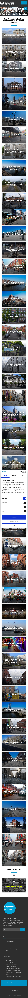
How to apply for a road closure (13, 968)
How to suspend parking (11, 964)
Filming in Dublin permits (11, 961)
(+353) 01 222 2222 (11, 924)
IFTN (7, 951)
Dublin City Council (10, 941)
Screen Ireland (9, 943)
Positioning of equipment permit (13, 970)
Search (22, 929)
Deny (14, 525)
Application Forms (8, 988)
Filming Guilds (9, 945)
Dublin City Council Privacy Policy (13, 976)
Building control (9, 974)
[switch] (24, 503)
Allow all (14, 517)
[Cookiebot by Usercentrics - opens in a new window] (20, 472)
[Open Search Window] (25, 8)
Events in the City (10, 963)
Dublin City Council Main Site (19, 988)
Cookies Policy (15, 990)
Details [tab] (14, 475)
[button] (14, 875)
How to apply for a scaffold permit (14, 972)
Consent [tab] (5, 475)
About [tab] (22, 475)
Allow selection (14, 521)
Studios (7, 947)
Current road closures (11, 966)
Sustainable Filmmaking (11, 949)
